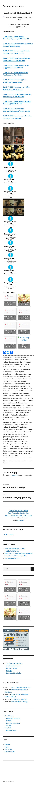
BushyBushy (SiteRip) (12, 558)
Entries (8, 749)
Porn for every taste (13, 6)
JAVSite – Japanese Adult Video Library (18, 515)
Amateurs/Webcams (13, 666)
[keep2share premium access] (16, 639)
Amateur (30, 461)
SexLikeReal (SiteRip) (12, 551)
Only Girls (8, 728)
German (5, 462)
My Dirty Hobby (11, 668)
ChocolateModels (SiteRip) (21, 687)
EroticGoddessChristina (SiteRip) (16, 556)
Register (7, 744)
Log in (7, 747)
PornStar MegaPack (13, 723)
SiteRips (9, 670)
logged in (15, 475)
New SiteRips (9, 716)
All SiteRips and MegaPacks (14, 663)
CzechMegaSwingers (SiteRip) (15, 548)
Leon (7, 461)
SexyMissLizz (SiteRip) (19, 699)
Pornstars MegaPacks (13, 673)
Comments (10, 752)
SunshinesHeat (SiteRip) (19, 702)
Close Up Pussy (11, 730)
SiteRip (8, 725)
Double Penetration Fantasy (18, 510)
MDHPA (24, 461)
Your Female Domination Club (18, 513)
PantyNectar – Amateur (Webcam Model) (19, 553)
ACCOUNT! (20, 520)
